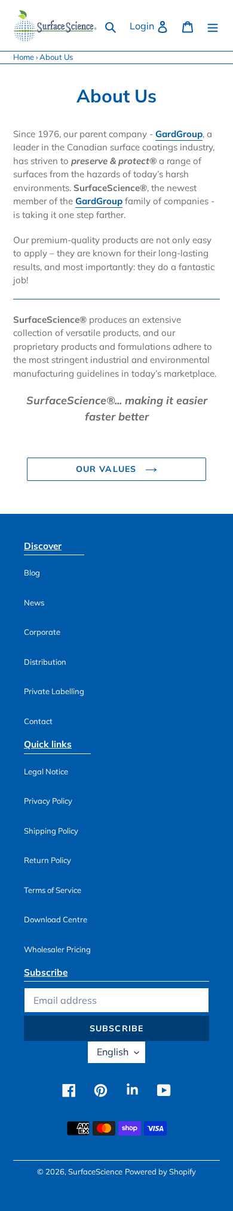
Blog (32, 572)
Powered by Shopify (160, 1171)
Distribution (45, 662)
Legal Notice (46, 771)
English (112, 1052)
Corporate (42, 632)
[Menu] (212, 26)
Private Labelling (54, 691)
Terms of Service (52, 890)
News (34, 602)
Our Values (107, 469)
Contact (38, 721)
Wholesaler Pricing (57, 949)
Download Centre (55, 919)
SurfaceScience (95, 1171)
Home (23, 57)
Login (152, 25)
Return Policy (47, 860)
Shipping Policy (51, 830)
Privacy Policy (48, 801)
